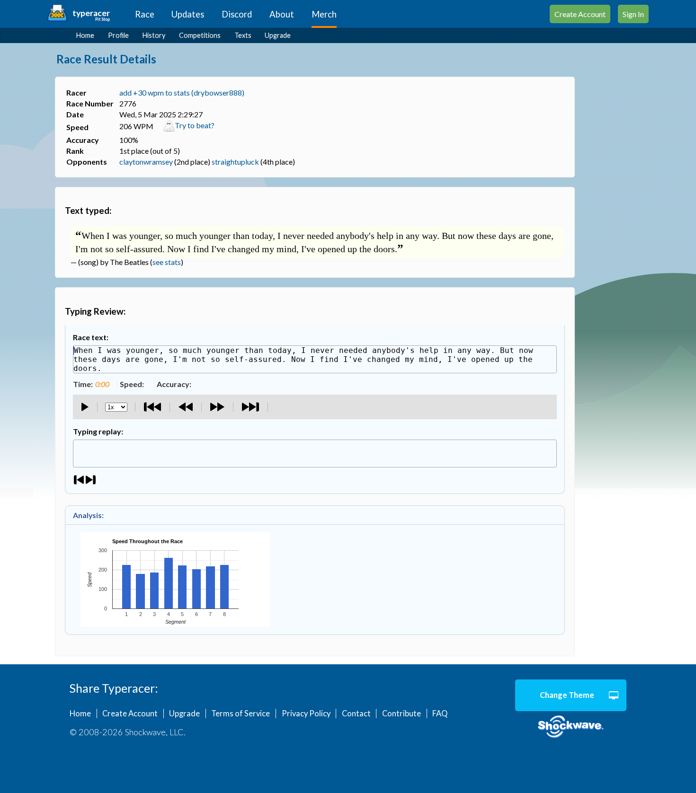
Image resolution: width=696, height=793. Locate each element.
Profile (118, 35)
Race (144, 14)
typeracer (91, 13)
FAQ (439, 713)
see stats (166, 261)
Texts (242, 35)
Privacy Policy (306, 713)
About (281, 14)
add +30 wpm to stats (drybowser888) (181, 92)
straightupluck (235, 161)
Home (85, 35)
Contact (356, 713)
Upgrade (278, 35)
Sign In (633, 13)
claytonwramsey (146, 161)
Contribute (401, 713)
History (154, 35)
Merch (324, 14)
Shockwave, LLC (570, 727)
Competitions (200, 35)
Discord (237, 14)
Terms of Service (240, 713)
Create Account (580, 13)
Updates (187, 14)
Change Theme (567, 695)
